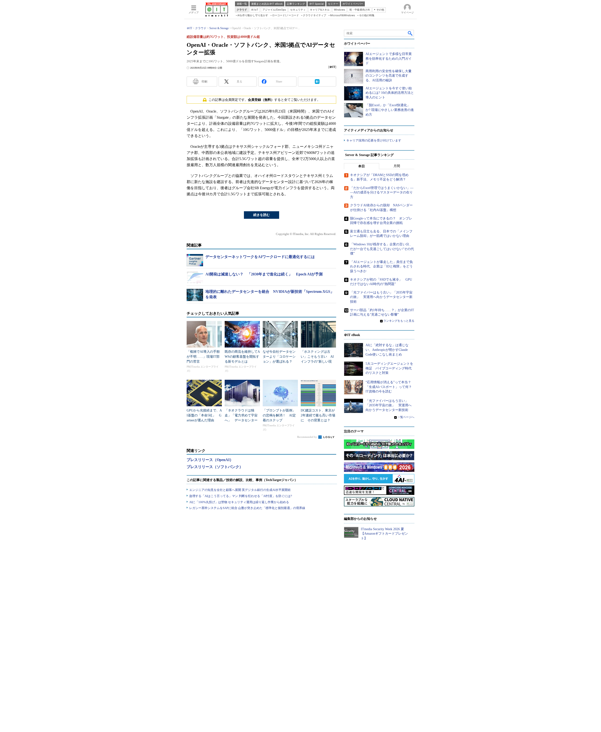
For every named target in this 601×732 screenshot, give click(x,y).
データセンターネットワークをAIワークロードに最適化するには (260, 257)
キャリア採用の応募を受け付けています (373, 140)
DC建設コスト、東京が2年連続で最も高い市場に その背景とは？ (318, 415)
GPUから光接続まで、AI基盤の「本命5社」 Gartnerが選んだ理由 (204, 415)
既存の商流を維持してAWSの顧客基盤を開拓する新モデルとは (242, 356)
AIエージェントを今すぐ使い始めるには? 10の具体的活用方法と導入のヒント (390, 92)
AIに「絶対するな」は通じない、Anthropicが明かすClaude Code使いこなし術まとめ (387, 349)
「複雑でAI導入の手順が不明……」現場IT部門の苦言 (203, 356)
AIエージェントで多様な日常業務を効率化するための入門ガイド (389, 58)
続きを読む (261, 215)
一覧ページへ (405, 417)
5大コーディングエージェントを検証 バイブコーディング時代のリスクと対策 (389, 368)
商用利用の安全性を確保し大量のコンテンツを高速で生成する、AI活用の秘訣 (389, 75)
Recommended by (307, 436)
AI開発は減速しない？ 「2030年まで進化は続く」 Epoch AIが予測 (264, 274)
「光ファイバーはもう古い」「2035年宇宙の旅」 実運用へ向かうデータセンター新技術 (381, 297)
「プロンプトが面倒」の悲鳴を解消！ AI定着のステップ (279, 415)
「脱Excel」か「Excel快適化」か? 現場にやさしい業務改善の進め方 (390, 109)
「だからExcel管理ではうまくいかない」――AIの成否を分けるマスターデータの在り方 (381, 192)
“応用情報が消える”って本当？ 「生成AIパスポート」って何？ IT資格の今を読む (390, 386)
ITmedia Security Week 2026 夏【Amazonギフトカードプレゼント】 (384, 533)
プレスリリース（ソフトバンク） (215, 467)
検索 (410, 33)
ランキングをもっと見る (398, 320)
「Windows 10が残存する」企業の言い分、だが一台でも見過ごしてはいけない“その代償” (382, 249)
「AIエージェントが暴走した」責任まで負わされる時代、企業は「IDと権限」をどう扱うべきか (381, 266)
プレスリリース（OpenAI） (210, 460)
